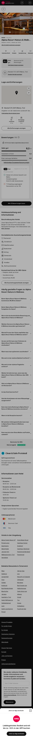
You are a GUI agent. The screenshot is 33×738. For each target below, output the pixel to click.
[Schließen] (31, 711)
